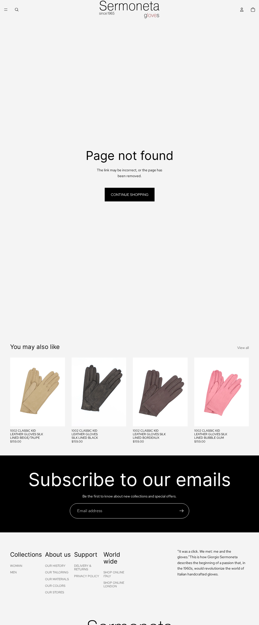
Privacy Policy (86, 576)
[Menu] (6, 9)
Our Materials (57, 579)
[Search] (16, 9)
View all (243, 347)
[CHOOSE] (57, 418)
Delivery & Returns (82, 567)
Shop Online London (113, 584)
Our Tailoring (57, 572)
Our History (55, 566)
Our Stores (54, 592)
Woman (16, 566)
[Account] (241, 9)
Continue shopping (129, 194)
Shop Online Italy (113, 574)
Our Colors (55, 586)
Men (13, 572)
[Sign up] (181, 511)
